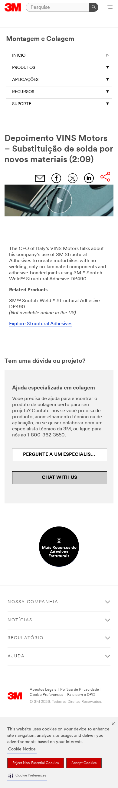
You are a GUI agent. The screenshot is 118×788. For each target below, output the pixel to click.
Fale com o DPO (81, 695)
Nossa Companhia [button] (33, 602)
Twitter (72, 178)
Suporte (21, 104)
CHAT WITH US (59, 477)
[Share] (105, 177)
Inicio (18, 55)
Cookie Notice (22, 749)
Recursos (23, 92)
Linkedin (89, 178)
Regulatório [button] (26, 638)
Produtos (23, 67)
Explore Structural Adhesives (40, 324)
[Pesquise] (93, 7)
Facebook (56, 178)
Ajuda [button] (16, 656)
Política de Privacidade (79, 690)
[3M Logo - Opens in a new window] (13, 7)
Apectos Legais (43, 690)
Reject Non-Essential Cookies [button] (35, 763)
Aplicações (25, 80)
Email (40, 178)
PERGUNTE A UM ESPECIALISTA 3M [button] (64, 454)
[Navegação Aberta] (110, 7)
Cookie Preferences (46, 695)
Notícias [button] (20, 620)
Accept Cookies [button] (84, 763)
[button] (27, 776)
